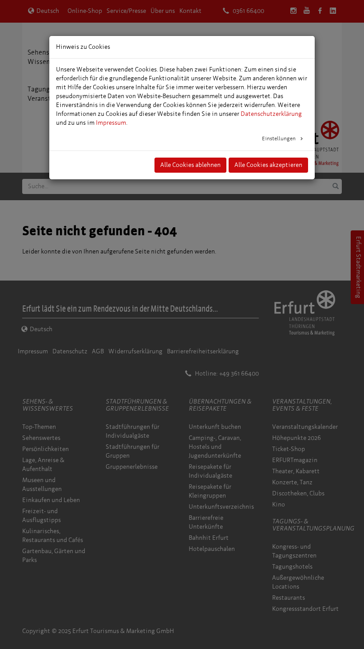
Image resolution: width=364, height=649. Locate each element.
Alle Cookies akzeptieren (268, 165)
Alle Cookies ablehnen (190, 165)
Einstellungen (279, 138)
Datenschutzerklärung (271, 114)
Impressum (111, 123)
